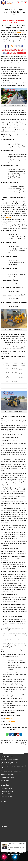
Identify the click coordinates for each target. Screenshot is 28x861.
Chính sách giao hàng (7, 796)
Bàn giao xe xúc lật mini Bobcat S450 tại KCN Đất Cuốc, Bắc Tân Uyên (21, 742)
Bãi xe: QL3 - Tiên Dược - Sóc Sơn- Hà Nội (12, 771)
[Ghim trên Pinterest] (18, 734)
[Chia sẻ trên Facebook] (10, 734)
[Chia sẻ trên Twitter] (12, 734)
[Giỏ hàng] (25, 2)
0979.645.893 (22, 662)
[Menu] (18, 2)
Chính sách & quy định (7, 788)
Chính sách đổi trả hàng (7, 794)
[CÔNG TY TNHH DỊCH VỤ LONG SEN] (8, 2)
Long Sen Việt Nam (10, 721)
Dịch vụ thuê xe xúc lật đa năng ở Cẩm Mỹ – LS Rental (7, 742)
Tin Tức (14, 7)
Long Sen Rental (20, 32)
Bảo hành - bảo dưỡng (7, 791)
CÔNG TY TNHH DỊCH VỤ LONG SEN (10, 760)
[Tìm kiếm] (22, 2)
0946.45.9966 (5, 763)
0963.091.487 (12, 24)
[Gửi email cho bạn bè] (15, 734)
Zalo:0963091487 (5, 780)
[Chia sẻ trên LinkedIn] (20, 734)
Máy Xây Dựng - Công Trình (7, 777)
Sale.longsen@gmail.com (8, 774)
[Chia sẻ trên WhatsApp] (7, 734)
